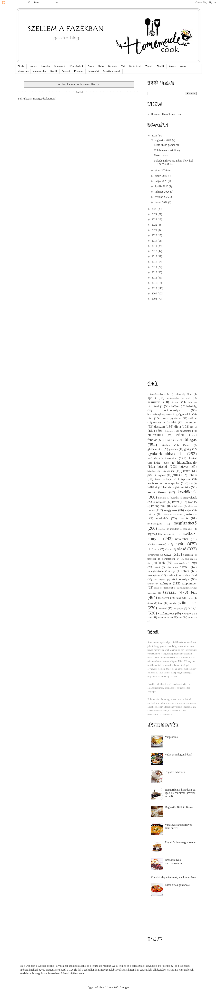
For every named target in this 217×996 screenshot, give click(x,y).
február (152, 440)
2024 (155, 214)
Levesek (33, 66)
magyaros (170, 510)
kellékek (152, 487)
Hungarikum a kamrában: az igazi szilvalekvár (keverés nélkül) (180, 793)
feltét (167, 440)
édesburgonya (169, 431)
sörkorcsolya (180, 579)
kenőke (185, 487)
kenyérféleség (156, 492)
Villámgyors (23, 71)
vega (192, 607)
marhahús (162, 518)
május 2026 (161, 181)
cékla (166, 418)
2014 (155, 267)
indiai (164, 471)
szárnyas (165, 583)
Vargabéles (171, 736)
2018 (155, 245)
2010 (155, 288)
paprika (151, 558)
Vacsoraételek (39, 71)
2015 (155, 261)
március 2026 (162, 191)
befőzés (175, 406)
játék (149, 475)
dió (191, 426)
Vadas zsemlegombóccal (178, 754)
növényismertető (156, 544)
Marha (101, 66)
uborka (173, 603)
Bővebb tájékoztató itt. (73, 973)
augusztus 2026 (163, 140)
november (181, 539)
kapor (169, 479)
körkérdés (192, 502)
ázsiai (175, 402)
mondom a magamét (181, 528)
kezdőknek (187, 491)
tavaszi (169, 592)
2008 (155, 298)
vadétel (163, 608)
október (152, 549)
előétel (180, 434)
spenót (150, 583)
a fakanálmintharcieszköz (158, 394)
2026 (155, 135)
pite (182, 559)
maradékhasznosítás (173, 514)
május (151, 514)
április (151, 398)
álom (189, 394)
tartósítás (151, 593)
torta (190, 598)
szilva (156, 588)
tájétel (180, 588)
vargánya (178, 608)
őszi (167, 554)
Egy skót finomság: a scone (180, 842)
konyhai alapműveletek (184, 497)
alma (178, 394)
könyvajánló (159, 502)
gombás (173, 449)
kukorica (178, 506)
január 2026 (161, 202)
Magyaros (78, 71)
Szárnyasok (59, 66)
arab (188, 398)
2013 (155, 272)
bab (190, 402)
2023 (155, 219)
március (191, 514)
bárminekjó (155, 406)
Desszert (66, 71)
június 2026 (161, 175)
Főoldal (20, 66)
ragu (194, 562)
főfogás (190, 439)
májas (188, 510)
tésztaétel (163, 597)
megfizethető (185, 523)
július (176, 475)
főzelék (166, 445)
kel (191, 483)
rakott (157, 567)
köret (175, 502)
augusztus (153, 402)
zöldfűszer (176, 617)
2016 (155, 256)
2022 (155, 224)
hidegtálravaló (187, 462)
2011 (154, 282)
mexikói (162, 529)
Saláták (53, 71)
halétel (193, 458)
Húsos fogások (76, 66)
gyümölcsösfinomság (161, 458)
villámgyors (166, 613)
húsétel (162, 466)
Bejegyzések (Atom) (44, 98)
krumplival (158, 506)
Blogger (124, 987)
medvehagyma (154, 523)
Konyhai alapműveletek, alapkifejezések (173, 877)
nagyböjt (152, 533)
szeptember (189, 583)
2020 (155, 235)
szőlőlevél (168, 587)
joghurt (162, 475)
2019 (155, 240)
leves (151, 510)
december (190, 422)
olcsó (181, 548)
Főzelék (160, 66)
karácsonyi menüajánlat (163, 483)
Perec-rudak (161, 155)
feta (177, 440)
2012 (155, 277)
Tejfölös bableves (175, 772)
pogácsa (192, 558)
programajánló (180, 563)
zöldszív (192, 617)
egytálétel (185, 430)
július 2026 (161, 170)
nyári (180, 543)
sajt (173, 571)
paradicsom (168, 558)
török (150, 603)
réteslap (170, 567)
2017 (155, 251)
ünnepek (189, 602)
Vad (123, 66)
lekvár (190, 506)
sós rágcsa (159, 579)
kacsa (157, 479)
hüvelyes (151, 471)
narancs (167, 534)
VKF (184, 613)
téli (194, 592)
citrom (177, 418)
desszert (159, 426)
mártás (184, 518)
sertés (171, 575)
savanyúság (153, 575)
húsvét (184, 466)
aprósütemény (173, 398)
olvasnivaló (153, 554)
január (185, 471)
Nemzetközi (93, 71)
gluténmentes (154, 449)
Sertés (91, 66)
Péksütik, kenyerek (111, 71)
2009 (155, 293)
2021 (155, 230)
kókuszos (162, 498)
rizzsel (184, 567)
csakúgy (157, 422)
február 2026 (162, 196)
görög (187, 449)
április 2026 (162, 186)
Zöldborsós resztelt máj (167, 150)
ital (173, 471)
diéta (177, 426)
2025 (155, 208)
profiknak (158, 562)
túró (160, 603)
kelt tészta (168, 487)
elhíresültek (155, 434)
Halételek (45, 66)
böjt (150, 418)
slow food (191, 575)
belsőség (191, 406)
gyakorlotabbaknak (164, 453)
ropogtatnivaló (155, 571)
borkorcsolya (171, 410)
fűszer (186, 445)
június (193, 475)
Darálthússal (135, 66)
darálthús (172, 422)
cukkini (193, 418)
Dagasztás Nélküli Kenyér (179, 807)
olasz (168, 549)
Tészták (149, 66)
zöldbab (162, 617)
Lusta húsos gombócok (166, 144)
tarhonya (190, 588)
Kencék (172, 66)
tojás (178, 597)
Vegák (183, 66)
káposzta (185, 479)
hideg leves (161, 462)
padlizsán (188, 554)
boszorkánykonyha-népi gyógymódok (169, 414)
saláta (185, 571)
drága (151, 430)
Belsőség (112, 66)
